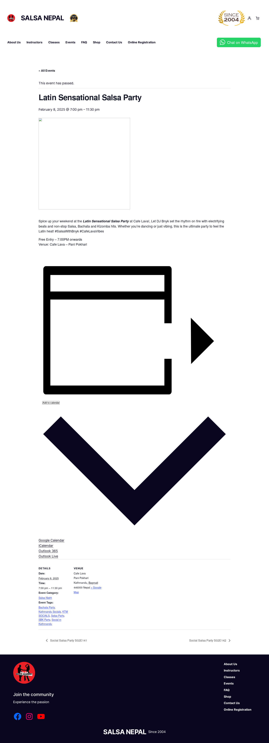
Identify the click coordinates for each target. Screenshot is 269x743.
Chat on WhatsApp (242, 42)
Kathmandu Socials (50, 611)
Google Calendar (51, 540)
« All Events (47, 70)
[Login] (249, 18)
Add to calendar (51, 402)
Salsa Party (57, 615)
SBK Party (44, 619)
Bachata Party (47, 607)
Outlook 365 (48, 551)
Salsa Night (45, 597)
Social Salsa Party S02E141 (68, 640)
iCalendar (46, 546)
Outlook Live (48, 556)
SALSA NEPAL (42, 18)
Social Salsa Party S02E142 (208, 640)
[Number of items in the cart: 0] (257, 18)
